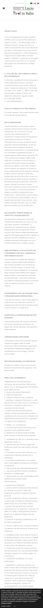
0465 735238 (20, 3)
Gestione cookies (6, 603)
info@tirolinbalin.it (16, 101)
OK (14, 606)
